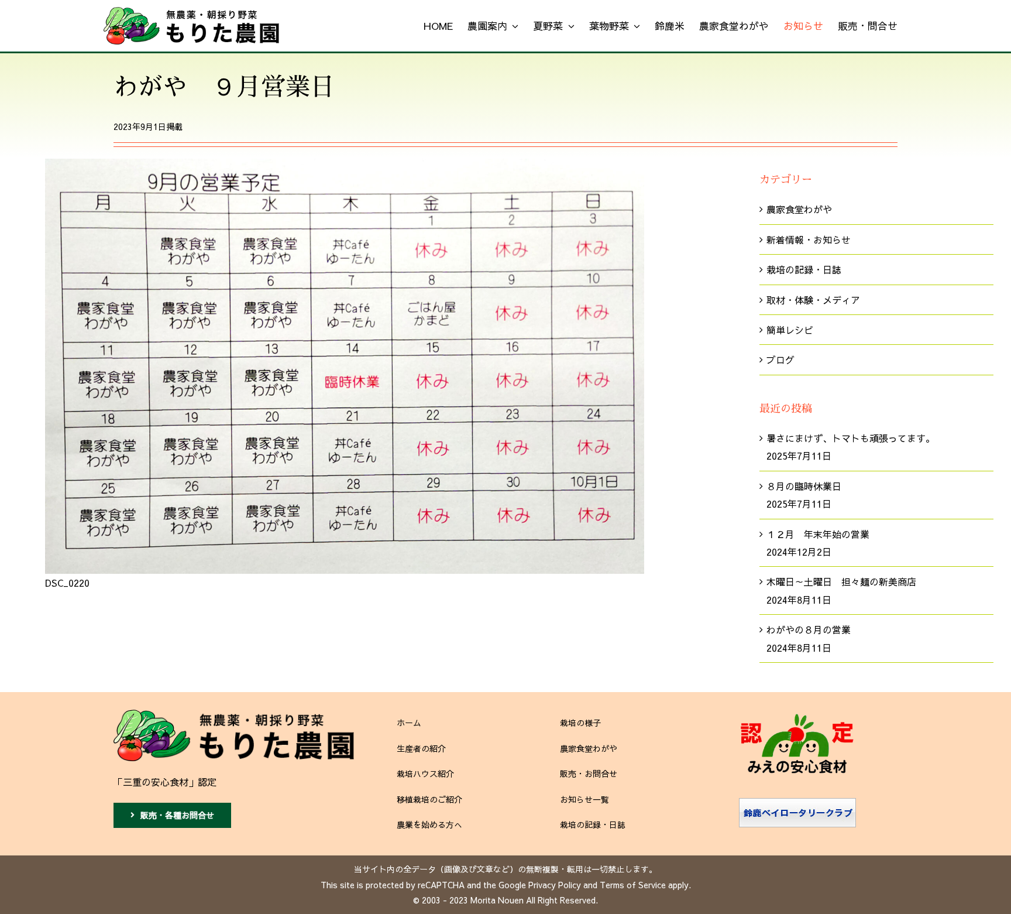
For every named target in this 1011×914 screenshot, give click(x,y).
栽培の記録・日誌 (803, 269)
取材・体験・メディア (813, 299)
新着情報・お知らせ (808, 239)
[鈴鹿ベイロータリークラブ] (797, 802)
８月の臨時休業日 (803, 486)
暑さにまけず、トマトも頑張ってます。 (850, 438)
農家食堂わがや (799, 209)
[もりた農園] (234, 714)
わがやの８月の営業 (808, 629)
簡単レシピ (789, 329)
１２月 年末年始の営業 (817, 534)
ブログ (780, 359)
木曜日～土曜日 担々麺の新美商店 (841, 581)
